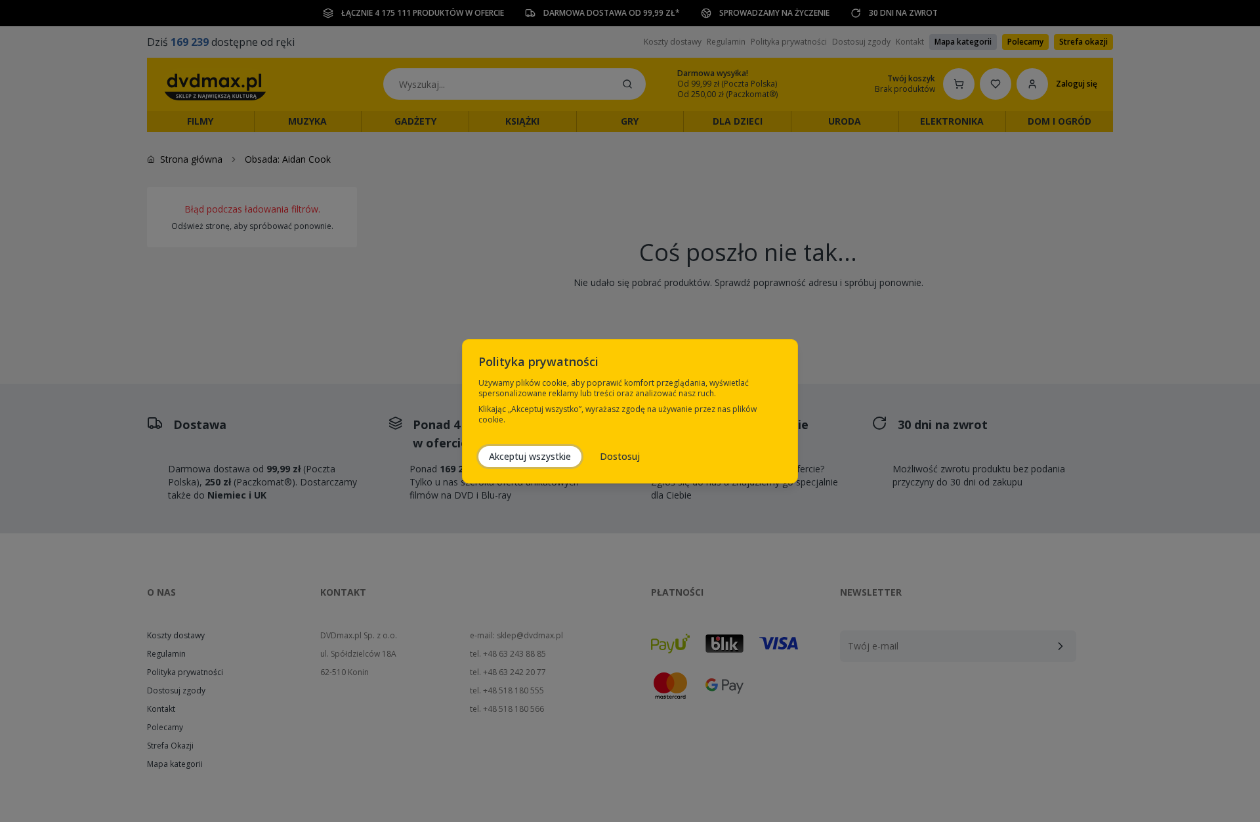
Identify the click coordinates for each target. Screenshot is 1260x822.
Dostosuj (620, 456)
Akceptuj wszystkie (530, 456)
